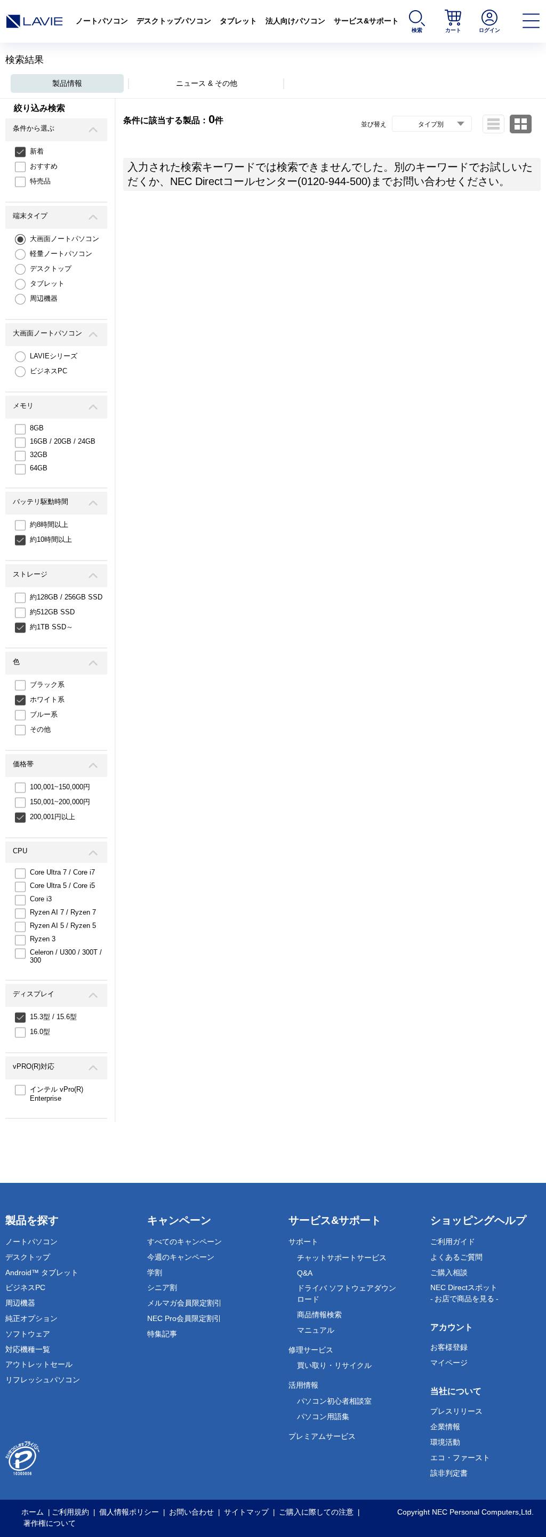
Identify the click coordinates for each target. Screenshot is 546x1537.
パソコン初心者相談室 (334, 1401)
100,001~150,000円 (60, 787)
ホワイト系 (47, 699)
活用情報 (303, 1385)
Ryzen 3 (42, 939)
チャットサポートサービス (342, 1257)
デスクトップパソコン (173, 21)
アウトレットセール (39, 1364)
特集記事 (162, 1334)
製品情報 (67, 83)
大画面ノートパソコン (64, 239)
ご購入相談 (449, 1272)
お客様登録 (449, 1347)
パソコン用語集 (323, 1416)
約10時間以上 (51, 539)
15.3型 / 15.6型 (53, 1017)
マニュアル (315, 1330)
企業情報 (445, 1426)
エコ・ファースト (460, 1457)
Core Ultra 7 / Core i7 (62, 872)
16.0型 (40, 1032)
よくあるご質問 (456, 1257)
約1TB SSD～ (51, 627)
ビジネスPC (48, 371)
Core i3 (41, 899)
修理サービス (310, 1350)
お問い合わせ (191, 1512)
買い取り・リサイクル (334, 1365)
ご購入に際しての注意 (316, 1512)
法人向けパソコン (295, 21)
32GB (38, 455)
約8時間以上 (49, 525)
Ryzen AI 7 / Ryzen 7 (63, 912)
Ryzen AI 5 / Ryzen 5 (63, 926)
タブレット (238, 21)
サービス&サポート (366, 21)
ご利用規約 (70, 1512)
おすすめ (44, 166)
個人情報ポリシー (129, 1512)
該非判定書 (449, 1473)
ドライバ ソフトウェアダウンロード (346, 1293)
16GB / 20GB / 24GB (62, 441)
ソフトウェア (27, 1334)
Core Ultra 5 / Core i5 (62, 886)
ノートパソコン (102, 21)
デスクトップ (50, 269)
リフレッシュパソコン (42, 1379)
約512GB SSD (52, 612)
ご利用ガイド (452, 1241)
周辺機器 (44, 298)
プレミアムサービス (322, 1436)
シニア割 (162, 1287)
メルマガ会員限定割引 (184, 1303)
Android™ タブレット (41, 1272)
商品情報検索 (319, 1314)
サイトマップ (246, 1512)
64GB (38, 468)
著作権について (49, 1523)
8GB (37, 428)
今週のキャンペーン (180, 1257)
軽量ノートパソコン (61, 254)
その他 (40, 729)
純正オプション (31, 1318)
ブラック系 (47, 685)
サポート (303, 1241)
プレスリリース (456, 1411)
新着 (37, 151)
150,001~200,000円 (60, 802)
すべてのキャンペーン (184, 1241)
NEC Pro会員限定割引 (184, 1318)
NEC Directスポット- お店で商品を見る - (464, 1293)
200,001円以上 (52, 817)
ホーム (32, 1512)
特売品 (40, 181)
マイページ (449, 1362)
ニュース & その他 (206, 83)
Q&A (304, 1273)
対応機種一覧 (27, 1349)
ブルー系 (44, 714)
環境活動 (445, 1442)
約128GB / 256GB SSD (66, 597)
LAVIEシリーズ (53, 356)
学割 (154, 1272)
